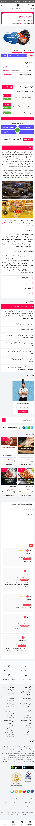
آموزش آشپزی (10, 726)
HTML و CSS (11, 694)
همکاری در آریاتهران (15, 798)
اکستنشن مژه (28, 728)
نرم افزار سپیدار (10, 715)
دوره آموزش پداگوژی (26, 692)
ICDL (30, 690)
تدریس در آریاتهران (29, 802)
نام (32, 528)
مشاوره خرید (26, 127)
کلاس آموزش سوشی (12, 9)
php (13, 692)
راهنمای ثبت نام (13, 802)
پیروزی (17, 55)
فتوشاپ (29, 707)
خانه (33, 9)
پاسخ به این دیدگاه (27, 559)
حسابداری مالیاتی (10, 709)
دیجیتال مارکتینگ (26, 698)
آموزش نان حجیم (10, 730)
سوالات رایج (24, 798)
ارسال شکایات (4, 802)
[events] (7, 1)
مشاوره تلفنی (6, 87)
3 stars (28, 510)
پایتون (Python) (10, 690)
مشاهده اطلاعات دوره (26, 464)
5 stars (25, 510)
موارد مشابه (26, 132)
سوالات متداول (8, 132)
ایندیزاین (29, 715)
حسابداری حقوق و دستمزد (7, 711)
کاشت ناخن (28, 725)
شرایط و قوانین (30, 806)
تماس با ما (31, 798)
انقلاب (10, 55)
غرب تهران (24, 55)
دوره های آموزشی (27, 9)
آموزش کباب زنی (10, 734)
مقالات (18, 1)
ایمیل (32, 536)
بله (21, 824)
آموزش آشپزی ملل (9, 732)
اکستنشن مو (28, 730)
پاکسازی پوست (27, 732)
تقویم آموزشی (31, 1)
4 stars (27, 510)
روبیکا (13, 824)
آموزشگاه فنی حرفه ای (7, 223)
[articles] (3, 1)
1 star (32, 510)
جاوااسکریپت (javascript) (7, 696)
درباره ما (21, 802)
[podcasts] (5, 1)
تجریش (4, 55)
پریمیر (29, 713)
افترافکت (29, 711)
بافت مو (29, 723)
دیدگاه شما (30, 514)
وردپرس (12, 698)
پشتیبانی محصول (8, 127)
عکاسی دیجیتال (27, 709)
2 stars (30, 510)
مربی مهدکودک (27, 694)
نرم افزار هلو (11, 713)
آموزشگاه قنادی (10, 728)
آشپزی (19, 9)
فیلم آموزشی (24, 1)
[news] (2, 1)
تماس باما (29, 824)
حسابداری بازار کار (10, 707)
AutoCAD (28, 696)
